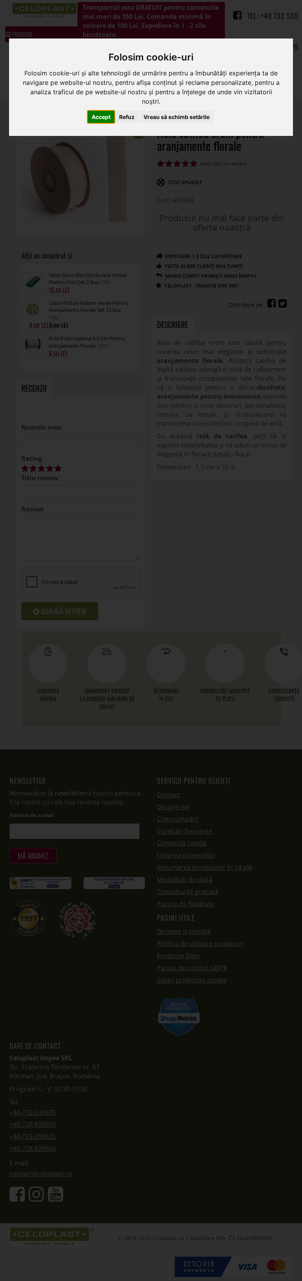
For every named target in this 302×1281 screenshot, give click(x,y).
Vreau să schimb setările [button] (177, 117)
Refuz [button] (126, 117)
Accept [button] (101, 117)
